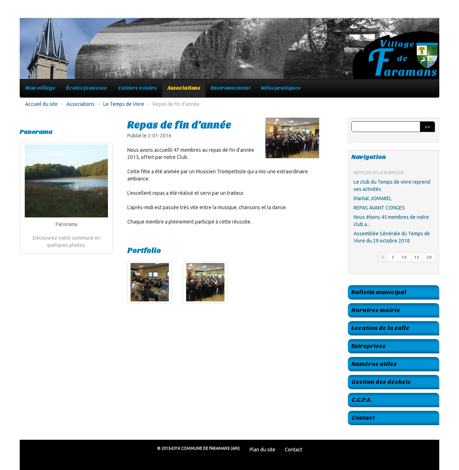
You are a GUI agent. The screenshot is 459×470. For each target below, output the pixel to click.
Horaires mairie (375, 310)
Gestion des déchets (381, 382)
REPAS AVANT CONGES (379, 208)
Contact (363, 417)
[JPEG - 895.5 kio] (149, 282)
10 (404, 257)
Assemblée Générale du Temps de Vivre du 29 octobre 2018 (392, 237)
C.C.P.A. (361, 399)
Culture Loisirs (137, 88)
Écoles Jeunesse (86, 88)
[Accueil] (229, 52)
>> (427, 127)
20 (429, 257)
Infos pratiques (281, 88)
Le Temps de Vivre (123, 104)
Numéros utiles (374, 364)
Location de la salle (380, 328)
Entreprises (368, 346)
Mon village (40, 88)
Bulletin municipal (378, 292)
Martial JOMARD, (373, 198)
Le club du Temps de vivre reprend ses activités (392, 185)
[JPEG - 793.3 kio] (205, 282)
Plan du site (262, 449)
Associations (183, 88)
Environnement (230, 88)
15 (416, 257)
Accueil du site (41, 104)
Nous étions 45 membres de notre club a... (391, 220)
